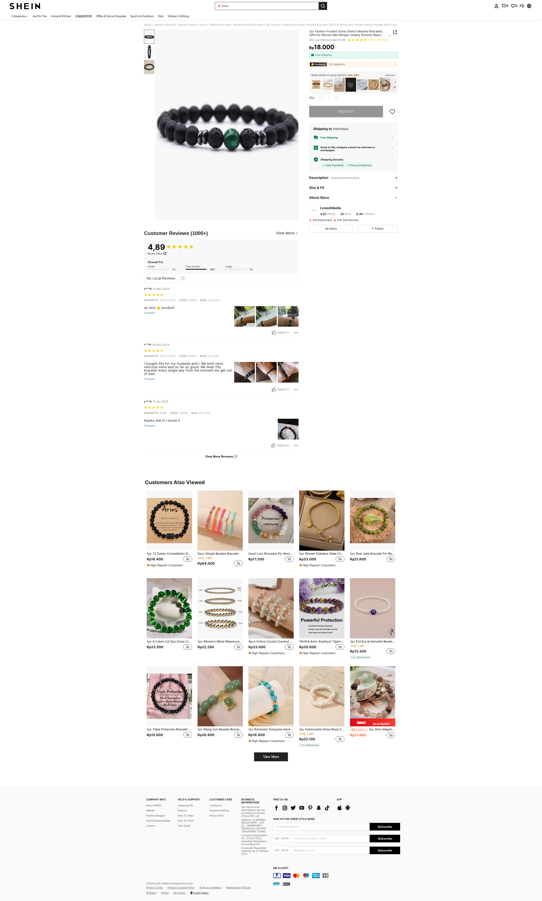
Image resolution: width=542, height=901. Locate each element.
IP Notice (151, 892)
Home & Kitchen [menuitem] (61, 16)
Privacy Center (154, 887)
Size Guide (184, 825)
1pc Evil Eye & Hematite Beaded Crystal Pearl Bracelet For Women (372, 641)
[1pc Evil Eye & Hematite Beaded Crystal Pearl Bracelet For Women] (372, 608)
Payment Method (219, 810)
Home (147, 24)
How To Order (186, 815)
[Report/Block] (296, 332)
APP (339, 799)
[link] (504, 5)
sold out (346, 111)
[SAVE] (392, 111)
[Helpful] (273, 332)
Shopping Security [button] (332, 159)
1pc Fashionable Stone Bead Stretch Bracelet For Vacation (321, 729)
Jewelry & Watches (164, 24)
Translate (149, 312)
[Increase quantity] (336, 97)
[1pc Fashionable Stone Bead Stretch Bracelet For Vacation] (321, 696)
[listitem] (316, 85)
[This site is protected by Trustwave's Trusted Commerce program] (276, 883)
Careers (150, 825)
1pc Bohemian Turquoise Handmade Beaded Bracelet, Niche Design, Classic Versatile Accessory (271, 729)
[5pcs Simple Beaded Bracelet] (220, 521)
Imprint (165, 892)
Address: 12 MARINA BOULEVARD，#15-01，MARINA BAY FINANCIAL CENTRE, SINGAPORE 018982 (254, 825)
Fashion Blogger (155, 815)
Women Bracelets (220, 24)
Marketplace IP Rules (238, 887)
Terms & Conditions (210, 887)
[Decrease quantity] (320, 97)
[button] (521, 5)
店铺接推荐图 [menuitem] (83, 16)
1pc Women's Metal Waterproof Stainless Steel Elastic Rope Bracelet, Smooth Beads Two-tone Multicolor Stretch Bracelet (220, 641)
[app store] (340, 809)
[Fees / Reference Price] (336, 48)
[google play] (348, 809)
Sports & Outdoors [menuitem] (142, 16)
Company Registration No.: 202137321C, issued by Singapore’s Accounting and (254, 840)
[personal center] (496, 5)
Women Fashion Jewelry (193, 24)
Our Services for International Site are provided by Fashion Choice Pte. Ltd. (253, 812)
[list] (302, 808)
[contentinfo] (336, 875)
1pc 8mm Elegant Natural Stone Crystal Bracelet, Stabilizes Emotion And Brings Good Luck (372, 729)
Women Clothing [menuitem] (178, 16)
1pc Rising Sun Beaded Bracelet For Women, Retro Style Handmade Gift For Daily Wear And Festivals (220, 729)
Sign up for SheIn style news (294, 819)
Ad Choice (179, 892)
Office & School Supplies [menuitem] (111, 16)
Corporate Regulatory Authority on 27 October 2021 (254, 851)
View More (271, 757)
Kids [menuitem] (160, 16)
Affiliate (150, 810)
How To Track (186, 820)
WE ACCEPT (280, 868)
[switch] (181, 278)
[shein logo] (25, 6)
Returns (182, 810)
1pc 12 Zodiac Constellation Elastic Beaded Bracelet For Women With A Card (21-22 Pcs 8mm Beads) (169, 553)
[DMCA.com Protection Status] (286, 883)
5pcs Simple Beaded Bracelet (218, 553)
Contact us (216, 805)
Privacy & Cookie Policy (181, 887)
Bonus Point (217, 815)
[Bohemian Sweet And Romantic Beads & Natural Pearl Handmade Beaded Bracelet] (362, 85)
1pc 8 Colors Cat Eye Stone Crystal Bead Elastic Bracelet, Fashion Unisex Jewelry (169, 641)
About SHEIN (153, 805)
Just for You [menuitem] (40, 16)
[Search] (323, 6)
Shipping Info (185, 805)
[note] (165, 565)
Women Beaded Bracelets (248, 24)
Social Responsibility (158, 820)
